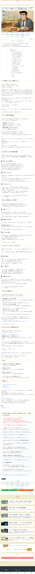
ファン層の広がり (15, 68)
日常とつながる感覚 (16, 64)
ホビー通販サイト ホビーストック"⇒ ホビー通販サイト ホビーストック (15, 437)
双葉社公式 (22, 133)
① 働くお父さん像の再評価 (17, 56)
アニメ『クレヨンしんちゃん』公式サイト (10, 384)
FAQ (12, 74)
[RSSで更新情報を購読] (26, 490)
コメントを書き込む (17, 557)
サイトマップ (29, 569)
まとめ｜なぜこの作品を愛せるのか (17, 72)
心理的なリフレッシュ (16, 61)
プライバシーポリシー (17, 569)
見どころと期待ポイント (16, 71)
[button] (23, 36)
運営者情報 (6, 569)
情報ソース (13, 75)
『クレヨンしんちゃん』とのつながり (18, 65)
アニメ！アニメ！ (6, 387)
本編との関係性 (15, 67)
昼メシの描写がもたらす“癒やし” (17, 60)
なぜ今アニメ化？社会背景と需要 (17, 54)
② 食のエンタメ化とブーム (17, 57)
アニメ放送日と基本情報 (16, 53)
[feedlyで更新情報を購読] (9, 490)
